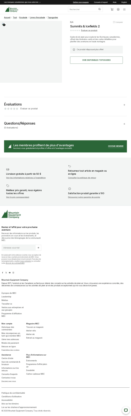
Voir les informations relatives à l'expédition (26, 178)
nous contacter (25, 261)
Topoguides (53, 17)
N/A (71, 22)
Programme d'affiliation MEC (12, 314)
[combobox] (87, 9)
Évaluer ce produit (89, 30)
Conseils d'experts (10, 374)
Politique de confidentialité (13, 393)
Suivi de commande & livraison (11, 363)
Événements (31, 360)
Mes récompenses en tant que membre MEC (11, 334)
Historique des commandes (8, 328)
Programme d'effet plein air (36, 365)
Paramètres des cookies (10, 350)
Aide (114, 2)
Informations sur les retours (10, 369)
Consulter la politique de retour (82, 178)
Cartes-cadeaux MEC (35, 374)
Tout (15, 17)
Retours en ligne (9, 346)
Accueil (7, 17)
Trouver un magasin (34, 327)
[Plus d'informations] (4, 25)
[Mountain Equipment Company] (22, 214)
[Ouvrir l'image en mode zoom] (31, 52)
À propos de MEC (9, 293)
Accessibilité (7, 400)
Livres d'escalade (37, 17)
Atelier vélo (31, 331)
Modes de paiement (10, 343)
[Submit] (100, 9)
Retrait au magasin (34, 338)
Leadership (6, 297)
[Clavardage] (126, 410)
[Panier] (112, 9)
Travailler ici (7, 304)
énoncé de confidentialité (15, 263)
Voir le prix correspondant (17, 197)
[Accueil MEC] (11, 9)
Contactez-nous (9, 378)
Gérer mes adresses (10, 339)
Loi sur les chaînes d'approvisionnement (19, 407)
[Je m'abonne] (38, 247)
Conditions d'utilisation (11, 396)
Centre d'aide (7, 358)
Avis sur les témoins (10, 404)
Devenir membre (115, 146)
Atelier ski (30, 334)
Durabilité (30, 370)
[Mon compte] (118, 9)
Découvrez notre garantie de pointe (84, 197)
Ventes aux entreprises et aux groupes (13, 308)
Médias (5, 300)
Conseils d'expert (101, 2)
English (124, 2)
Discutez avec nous (9, 381)
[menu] (124, 9)
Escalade (23, 17)
